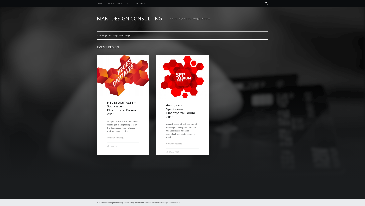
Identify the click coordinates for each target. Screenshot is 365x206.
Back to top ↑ (174, 202)
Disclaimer (140, 3)
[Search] (266, 3)
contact (110, 3)
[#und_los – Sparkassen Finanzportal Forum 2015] (182, 56)
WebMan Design (161, 202)
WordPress (139, 202)
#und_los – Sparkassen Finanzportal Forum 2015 (180, 111)
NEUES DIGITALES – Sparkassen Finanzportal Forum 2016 (121, 108)
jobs (129, 3)
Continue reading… (115, 137)
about (120, 3)
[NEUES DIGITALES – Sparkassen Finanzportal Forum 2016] (123, 56)
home (99, 3)
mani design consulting (107, 35)
